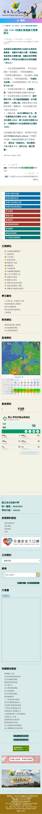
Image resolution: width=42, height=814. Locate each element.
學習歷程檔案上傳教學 (12, 304)
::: (2, 188)
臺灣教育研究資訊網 (11, 719)
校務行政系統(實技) (13, 207)
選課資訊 (9, 220)
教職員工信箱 (12, 263)
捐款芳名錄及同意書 (14, 283)
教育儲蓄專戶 (9, 696)
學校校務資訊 (9, 523)
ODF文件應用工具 (13, 274)
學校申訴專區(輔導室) (12, 309)
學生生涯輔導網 (10, 307)
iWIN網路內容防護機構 (13, 725)
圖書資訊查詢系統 (11, 682)
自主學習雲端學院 (11, 330)
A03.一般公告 (18, 42)
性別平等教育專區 (11, 694)
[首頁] (2, 25)
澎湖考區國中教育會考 (12, 676)
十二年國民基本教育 (11, 699)
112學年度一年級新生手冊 (14, 301)
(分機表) (29, 798)
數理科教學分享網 (11, 722)
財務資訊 (7, 529)
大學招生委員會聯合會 (12, 708)
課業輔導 (9, 228)
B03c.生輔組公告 (28, 42)
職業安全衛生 (12, 280)
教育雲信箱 (11, 260)
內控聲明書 (11, 268)
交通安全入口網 (10, 717)
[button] (21, 21)
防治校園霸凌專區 (11, 328)
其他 (6, 532)
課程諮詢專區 (11, 233)
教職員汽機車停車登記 (15, 288)
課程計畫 (9, 215)
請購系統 (10, 265)
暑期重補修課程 (12, 224)
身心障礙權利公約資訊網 (13, 728)
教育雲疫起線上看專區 (12, 325)
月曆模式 (5, 596)
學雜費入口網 (9, 674)
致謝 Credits (21, 811)
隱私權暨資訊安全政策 (21, 736)
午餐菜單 (7, 312)
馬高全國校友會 (12, 198)
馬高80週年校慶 (12, 193)
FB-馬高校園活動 (33, 583)
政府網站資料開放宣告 (21, 740)
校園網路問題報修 (13, 271)
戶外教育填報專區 (12, 237)
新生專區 (9, 211)
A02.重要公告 (9, 42)
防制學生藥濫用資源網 (12, 705)
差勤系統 (10, 254)
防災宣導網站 (9, 691)
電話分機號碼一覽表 (14, 286)
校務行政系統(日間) (13, 202)
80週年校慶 (21, 583)
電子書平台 (8, 685)
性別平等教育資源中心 (12, 702)
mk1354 (28, 39)
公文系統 (10, 257)
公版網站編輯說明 (13, 251)
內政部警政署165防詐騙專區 (15, 714)
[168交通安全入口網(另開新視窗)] (21, 545)
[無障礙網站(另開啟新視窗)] (21, 748)
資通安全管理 (12, 277)
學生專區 (7, 526)
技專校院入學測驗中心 (12, 711)
